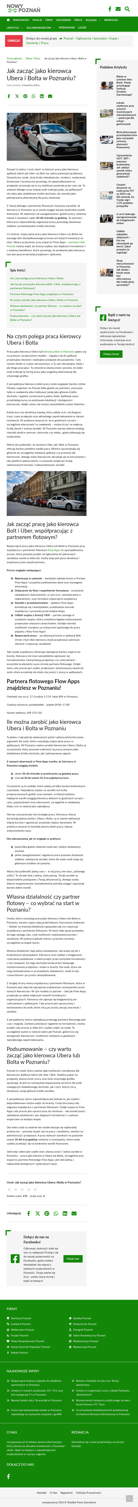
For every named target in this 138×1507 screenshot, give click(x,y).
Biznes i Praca (33, 58)
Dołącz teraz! (111, 354)
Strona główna (14, 58)
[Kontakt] (118, 9)
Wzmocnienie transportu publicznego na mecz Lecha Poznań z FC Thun (103, 1402)
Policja (37, 20)
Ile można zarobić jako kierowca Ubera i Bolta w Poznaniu (44, 300)
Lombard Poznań (21, 1324)
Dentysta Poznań (21, 1318)
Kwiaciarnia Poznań (84, 1324)
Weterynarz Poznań (22, 1329)
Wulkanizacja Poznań (85, 1341)
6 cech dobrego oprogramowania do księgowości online (126, 219)
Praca (78, 20)
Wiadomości (21, 20)
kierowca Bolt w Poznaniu (58, 351)
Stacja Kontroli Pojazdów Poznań (30, 1347)
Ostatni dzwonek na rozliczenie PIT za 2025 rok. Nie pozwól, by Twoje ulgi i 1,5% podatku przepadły (125, 195)
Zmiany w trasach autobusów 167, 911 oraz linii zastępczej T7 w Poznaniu (37, 1392)
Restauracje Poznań (84, 1347)
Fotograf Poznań (83, 1329)
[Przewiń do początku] (129, 1498)
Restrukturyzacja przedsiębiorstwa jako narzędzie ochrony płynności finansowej (126, 140)
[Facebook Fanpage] (109, 9)
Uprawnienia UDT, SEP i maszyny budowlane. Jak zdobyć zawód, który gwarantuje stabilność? (124, 166)
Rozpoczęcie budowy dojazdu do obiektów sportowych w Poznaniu (36, 1383)
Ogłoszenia (63, 20)
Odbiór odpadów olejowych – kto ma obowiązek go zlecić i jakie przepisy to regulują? (124, 242)
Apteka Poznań (82, 1318)
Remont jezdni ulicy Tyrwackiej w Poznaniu (36, 1400)
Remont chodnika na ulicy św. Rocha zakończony (97, 1383)
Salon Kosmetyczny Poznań (89, 1335)
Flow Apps (54, 550)
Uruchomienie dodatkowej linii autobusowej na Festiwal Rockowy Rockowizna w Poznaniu (103, 1412)
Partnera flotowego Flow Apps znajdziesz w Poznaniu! (42, 294)
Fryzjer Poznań (19, 1335)
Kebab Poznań (19, 1352)
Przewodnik (67, 28)
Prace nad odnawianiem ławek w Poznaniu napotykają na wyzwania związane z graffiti (36, 1412)
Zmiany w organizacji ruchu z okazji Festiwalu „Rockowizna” (103, 1392)
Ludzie (82, 28)
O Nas (53, 1492)
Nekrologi (111, 20)
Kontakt (76, 1446)
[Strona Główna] (8, 20)
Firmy (49, 20)
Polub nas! (73, 1258)
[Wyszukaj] (127, 8)
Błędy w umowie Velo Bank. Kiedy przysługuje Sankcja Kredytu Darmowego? (124, 85)
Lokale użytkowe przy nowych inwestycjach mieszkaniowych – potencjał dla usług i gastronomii (126, 113)
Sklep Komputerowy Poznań (27, 1341)
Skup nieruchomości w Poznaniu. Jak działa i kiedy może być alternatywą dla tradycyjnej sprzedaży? (125, 272)
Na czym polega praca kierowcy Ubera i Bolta (36, 278)
